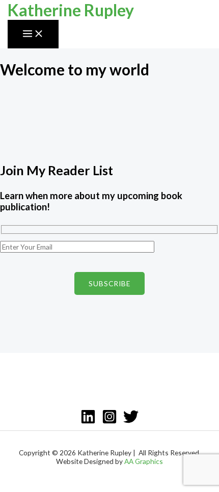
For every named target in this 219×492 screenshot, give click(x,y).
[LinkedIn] (88, 421)
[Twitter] (131, 421)
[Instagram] (109, 421)
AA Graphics (143, 461)
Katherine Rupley (71, 10)
